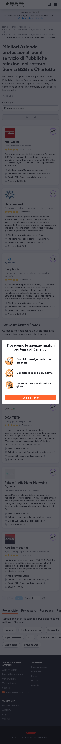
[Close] (55, 343)
